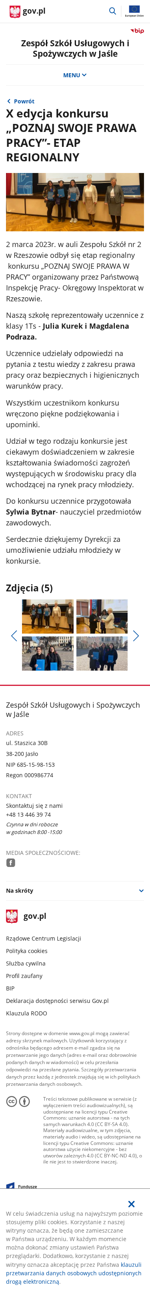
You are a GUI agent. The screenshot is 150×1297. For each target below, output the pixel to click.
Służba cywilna (26, 963)
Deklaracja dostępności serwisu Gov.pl (57, 1001)
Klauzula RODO (26, 1013)
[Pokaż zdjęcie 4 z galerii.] (102, 653)
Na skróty (19, 890)
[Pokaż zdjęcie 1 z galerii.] (47, 616)
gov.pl (34, 917)
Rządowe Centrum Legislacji (43, 938)
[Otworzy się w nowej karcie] (11, 862)
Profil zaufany (24, 976)
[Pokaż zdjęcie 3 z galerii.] (47, 653)
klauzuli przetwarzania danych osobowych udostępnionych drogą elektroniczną (74, 1273)
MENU (71, 75)
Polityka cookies (27, 951)
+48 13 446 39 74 (28, 814)
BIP (10, 988)
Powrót (24, 101)
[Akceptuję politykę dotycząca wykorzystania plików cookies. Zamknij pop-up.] (131, 1204)
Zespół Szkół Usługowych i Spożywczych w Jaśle (75, 48)
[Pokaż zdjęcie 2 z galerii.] (102, 616)
